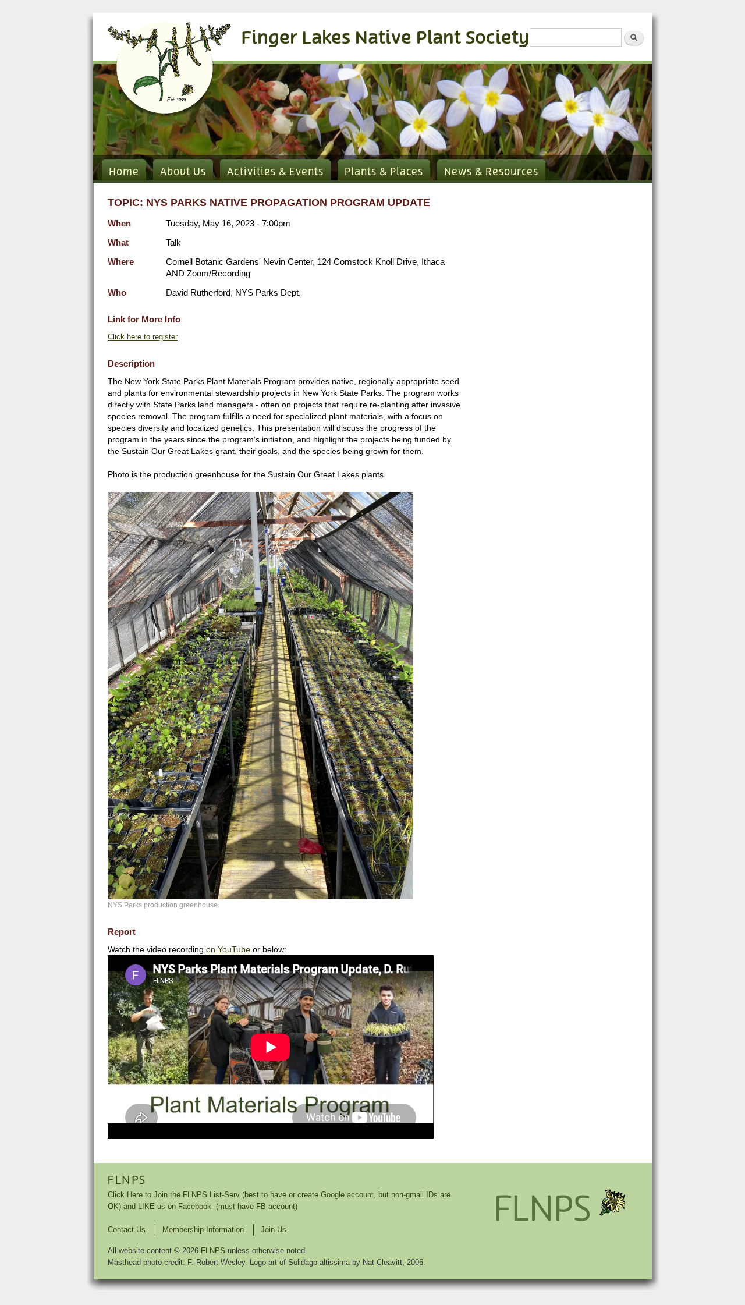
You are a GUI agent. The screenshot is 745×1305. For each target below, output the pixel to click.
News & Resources (491, 172)
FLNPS (127, 1180)
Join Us (273, 1229)
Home (124, 172)
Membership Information (203, 1229)
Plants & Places (384, 172)
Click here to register (143, 336)
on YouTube (228, 949)
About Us (183, 172)
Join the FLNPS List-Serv (197, 1194)
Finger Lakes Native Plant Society (386, 38)
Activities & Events (275, 172)
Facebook (194, 1206)
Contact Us (127, 1229)
